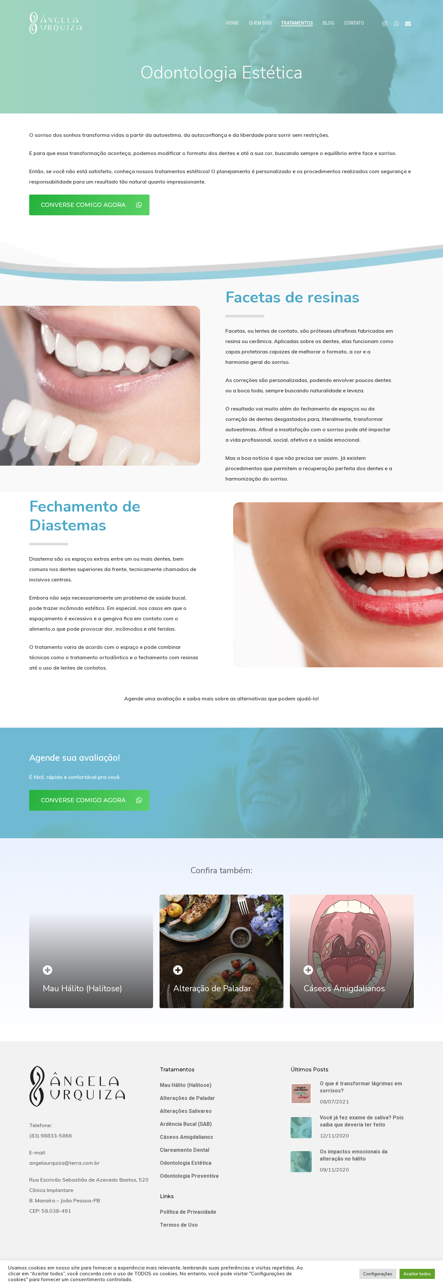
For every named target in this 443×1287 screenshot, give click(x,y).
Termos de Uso (179, 1225)
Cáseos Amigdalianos (186, 1137)
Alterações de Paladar (187, 1098)
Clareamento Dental (184, 1150)
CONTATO (354, 23)
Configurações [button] (377, 1273)
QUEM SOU (260, 23)
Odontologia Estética (185, 1163)
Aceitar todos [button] (417, 1273)
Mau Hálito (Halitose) (185, 1085)
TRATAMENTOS (297, 23)
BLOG (328, 23)
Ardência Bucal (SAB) (186, 1124)
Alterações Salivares (186, 1111)
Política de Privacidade (188, 1212)
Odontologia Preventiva (189, 1176)
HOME (232, 23)
